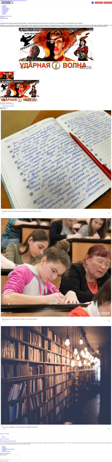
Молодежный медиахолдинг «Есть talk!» (8, 440)
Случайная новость (107, 2)
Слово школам (5, 9)
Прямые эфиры (99, 2)
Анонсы (4, 14)
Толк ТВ (4, 13)
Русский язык (8, 71)
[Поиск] (93, 3)
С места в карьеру (5, 8)
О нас (3, 445)
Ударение (13, 71)
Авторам (4, 450)
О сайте (3, 446)
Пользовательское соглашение (8, 449)
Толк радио (4, 12)
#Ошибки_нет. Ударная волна (8, 105)
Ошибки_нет (2, 71)
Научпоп (4, 6)
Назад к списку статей (4, 438)
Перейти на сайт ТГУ (6, 451)
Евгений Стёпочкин (4, 18)
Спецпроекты (5, 10)
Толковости (4, 5)
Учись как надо (5, 7)
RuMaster (8, 453)
